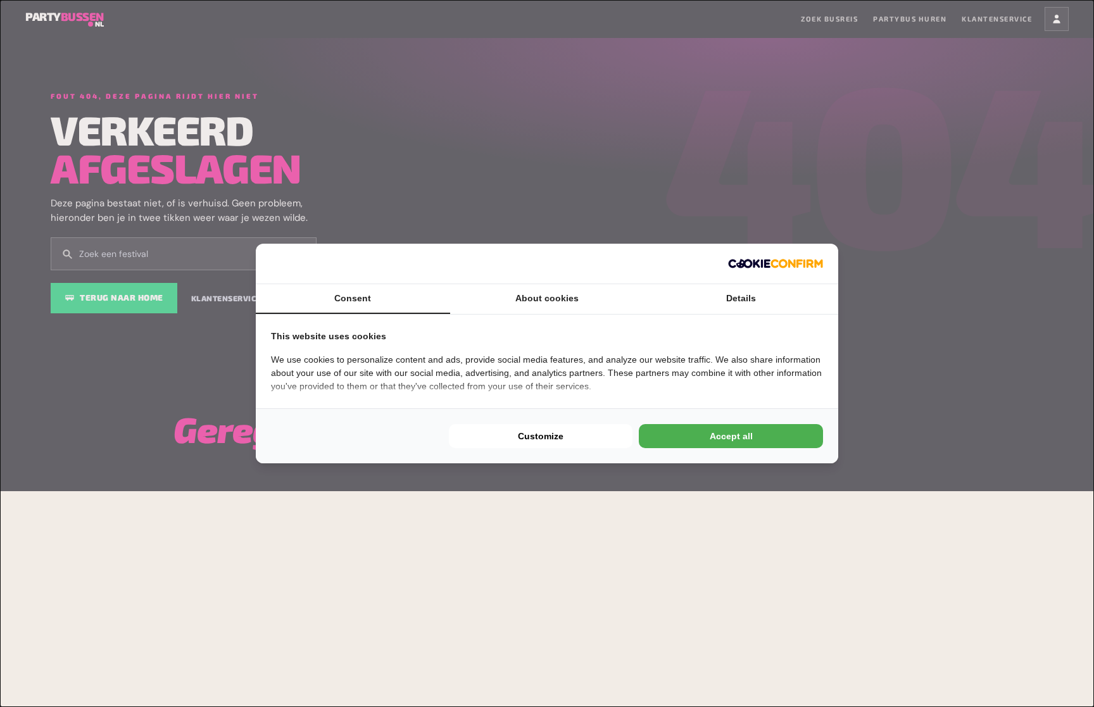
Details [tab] (741, 298)
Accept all (731, 436)
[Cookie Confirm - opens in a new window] (775, 263)
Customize (540, 436)
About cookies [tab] (547, 298)
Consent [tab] (352, 298)
